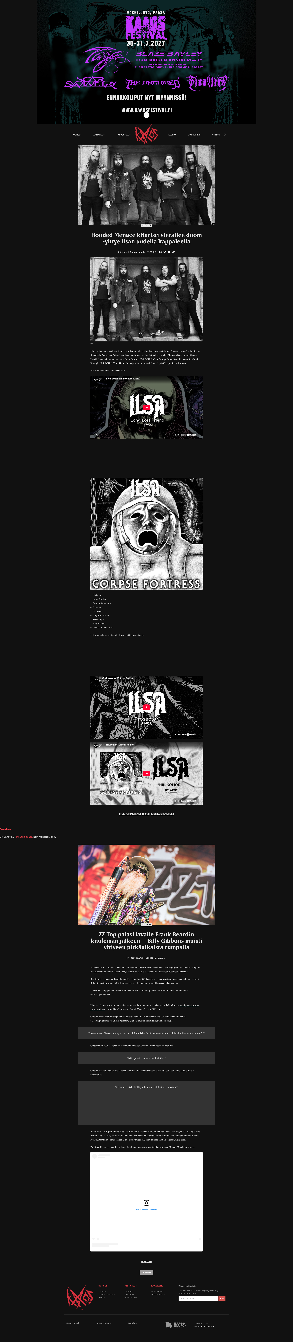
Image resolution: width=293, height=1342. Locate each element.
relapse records (162, 814)
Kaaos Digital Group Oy (204, 1326)
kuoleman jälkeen (112, 971)
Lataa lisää (146, 1272)
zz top (147, 1262)
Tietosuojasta (158, 1294)
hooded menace (130, 814)
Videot (101, 1297)
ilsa (146, 814)
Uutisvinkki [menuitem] (194, 135)
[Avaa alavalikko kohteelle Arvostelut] (132, 134)
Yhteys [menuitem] (216, 135)
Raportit (129, 1292)
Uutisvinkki (157, 1292)
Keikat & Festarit (106, 1294)
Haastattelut (131, 1297)
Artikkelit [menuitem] (98, 135)
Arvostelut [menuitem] (124, 135)
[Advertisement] (146, 458)
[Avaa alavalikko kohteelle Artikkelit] (106, 134)
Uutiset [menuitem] (77, 135)
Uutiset (146, 225)
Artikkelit (129, 1294)
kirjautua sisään (24, 837)
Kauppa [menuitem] (172, 135)
